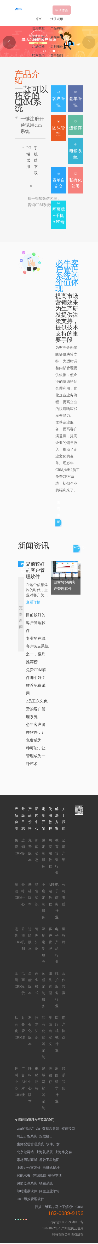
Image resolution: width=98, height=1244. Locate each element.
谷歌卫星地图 (49, 1160)
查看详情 (33, 602)
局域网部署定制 (43, 1088)
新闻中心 (56, 37)
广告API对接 (24, 1082)
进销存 (23, 846)
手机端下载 (36, 160)
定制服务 (56, 46)
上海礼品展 (44, 1152)
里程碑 (63, 935)
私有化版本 (30, 1031)
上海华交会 (63, 1152)
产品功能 (56, 28)
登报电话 (55, 1175)
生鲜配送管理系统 (30, 1144)
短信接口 (68, 1128)
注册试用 (56, 19)
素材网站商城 (27, 1160)
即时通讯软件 (27, 1191)
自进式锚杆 (51, 1168)
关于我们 (56, 55)
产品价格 (38, 46)
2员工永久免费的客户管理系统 (37, 709)
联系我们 (38, 55)
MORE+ (79, 548)
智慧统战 (39, 1175)
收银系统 (46, 1183)
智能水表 (23, 1175)
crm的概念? (25, 1128)
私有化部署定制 (43, 1037)
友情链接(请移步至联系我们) (34, 1120)
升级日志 (38, 37)
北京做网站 (25, 1152)
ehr (38, 1128)
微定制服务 (43, 853)
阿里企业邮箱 (49, 1191)
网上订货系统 (27, 1136)
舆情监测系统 (27, 1183)
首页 (38, 19)
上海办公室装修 (29, 1168)
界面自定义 (50, 1031)
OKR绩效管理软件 (30, 1199)
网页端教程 (50, 853)
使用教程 (38, 28)
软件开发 (53, 1144)
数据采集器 (50, 1128)
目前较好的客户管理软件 (35, 623)
